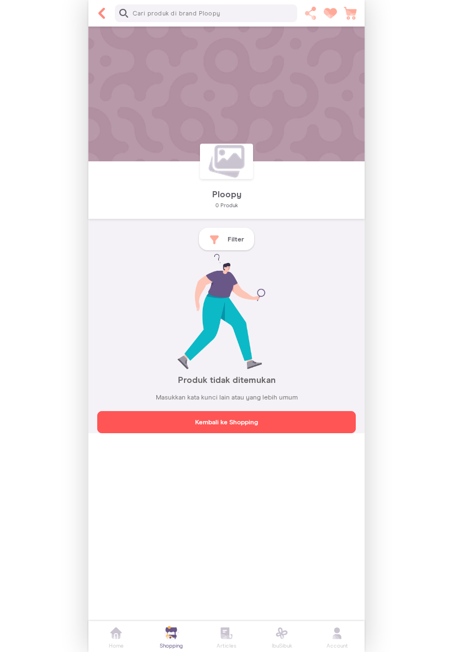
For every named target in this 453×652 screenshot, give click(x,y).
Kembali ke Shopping (226, 422)
